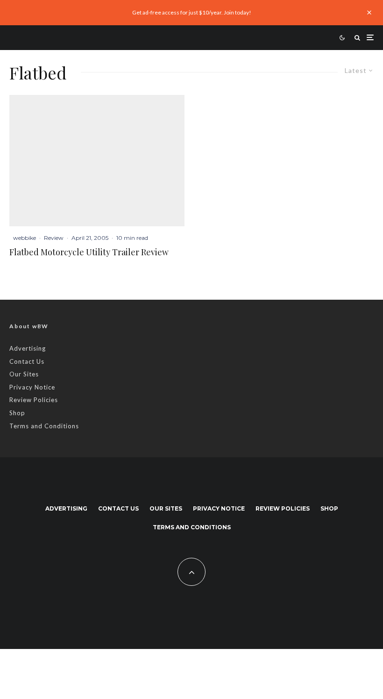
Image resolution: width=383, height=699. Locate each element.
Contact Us (26, 361)
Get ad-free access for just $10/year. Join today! (191, 12)
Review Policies (33, 400)
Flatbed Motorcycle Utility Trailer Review (89, 252)
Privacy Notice (32, 387)
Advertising (27, 348)
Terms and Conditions (44, 426)
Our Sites (24, 374)
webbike (24, 237)
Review (54, 237)
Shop (17, 413)
